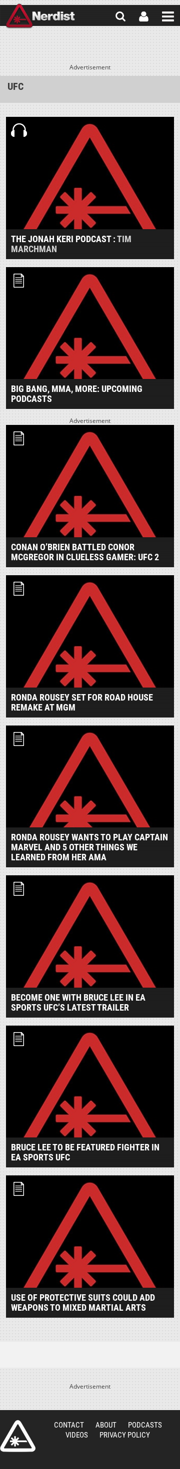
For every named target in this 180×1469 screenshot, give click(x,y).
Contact (69, 1425)
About (106, 1425)
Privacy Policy (125, 1435)
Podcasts (145, 1425)
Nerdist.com (18, 1436)
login (143, 16)
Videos (77, 1435)
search (121, 16)
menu (168, 16)
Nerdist (40, 16)
